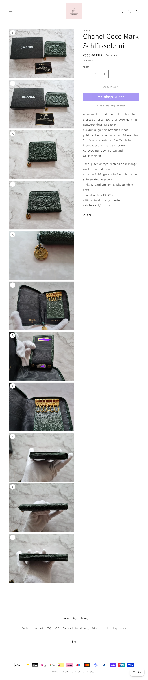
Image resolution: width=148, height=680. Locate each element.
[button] (11, 11)
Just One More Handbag (68, 672)
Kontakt (38, 628)
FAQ (49, 628)
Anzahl (86, 66)
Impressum (119, 628)
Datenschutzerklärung (76, 628)
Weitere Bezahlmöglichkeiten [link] (111, 105)
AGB (57, 628)
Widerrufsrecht (101, 628)
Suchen (26, 628)
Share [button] (90, 214)
